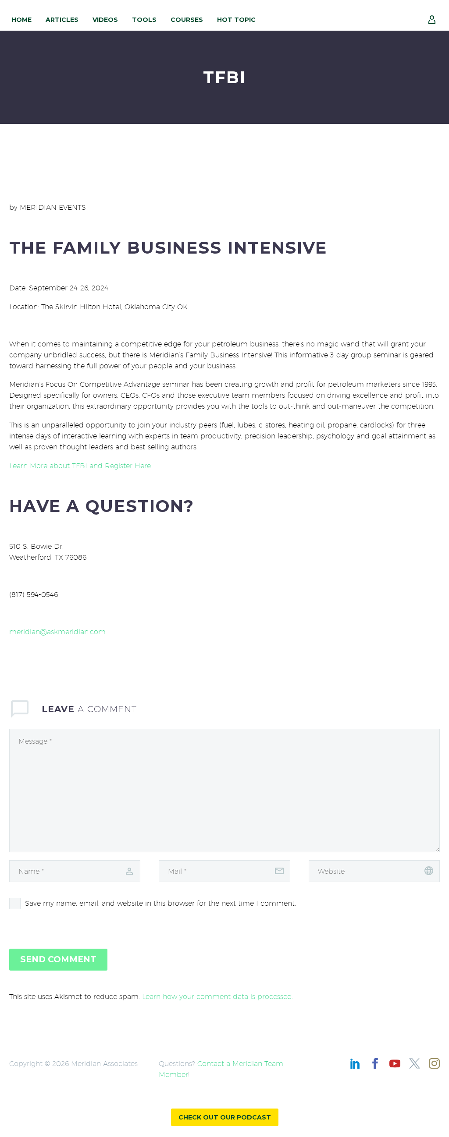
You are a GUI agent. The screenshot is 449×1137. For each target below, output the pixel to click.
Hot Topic (236, 20)
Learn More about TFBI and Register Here (80, 466)
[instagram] (434, 1063)
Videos (105, 20)
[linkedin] (355, 1063)
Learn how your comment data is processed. (217, 996)
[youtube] (394, 1063)
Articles (62, 20)
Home (21, 20)
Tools (144, 20)
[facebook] (375, 1063)
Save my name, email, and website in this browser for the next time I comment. (160, 903)
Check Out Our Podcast (224, 1117)
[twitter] (414, 1063)
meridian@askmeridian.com (57, 632)
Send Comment (58, 959)
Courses (187, 20)
